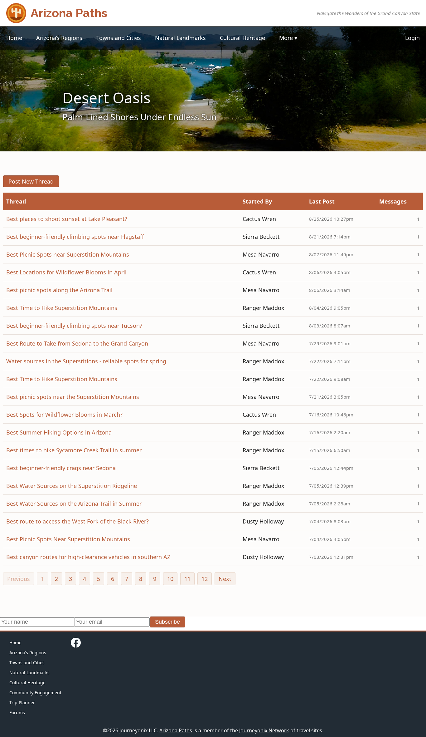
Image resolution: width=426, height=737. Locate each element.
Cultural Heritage (242, 38)
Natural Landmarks (180, 38)
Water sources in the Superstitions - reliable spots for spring (86, 361)
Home (14, 38)
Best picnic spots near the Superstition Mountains (72, 396)
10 (170, 578)
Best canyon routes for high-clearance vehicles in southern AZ (88, 557)
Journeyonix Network (264, 730)
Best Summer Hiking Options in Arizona (59, 432)
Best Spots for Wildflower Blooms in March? (64, 414)
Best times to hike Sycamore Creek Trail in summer (74, 450)
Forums (17, 712)
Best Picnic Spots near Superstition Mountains (67, 254)
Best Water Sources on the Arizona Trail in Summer (74, 503)
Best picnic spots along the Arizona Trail (59, 290)
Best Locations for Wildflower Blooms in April (66, 272)
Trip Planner (22, 702)
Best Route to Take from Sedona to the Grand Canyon (77, 343)
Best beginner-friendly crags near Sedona (61, 468)
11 (187, 578)
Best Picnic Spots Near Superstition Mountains (68, 539)
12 (204, 578)
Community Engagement (35, 692)
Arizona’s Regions (59, 38)
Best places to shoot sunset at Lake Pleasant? (66, 219)
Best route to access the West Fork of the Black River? (77, 521)
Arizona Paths (175, 730)
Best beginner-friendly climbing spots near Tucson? (74, 325)
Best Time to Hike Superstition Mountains (61, 308)
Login (412, 38)
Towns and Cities (118, 38)
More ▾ (288, 38)
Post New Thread (31, 181)
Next (225, 578)
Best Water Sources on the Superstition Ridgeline (71, 485)
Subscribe (167, 622)
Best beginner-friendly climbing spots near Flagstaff (75, 236)
